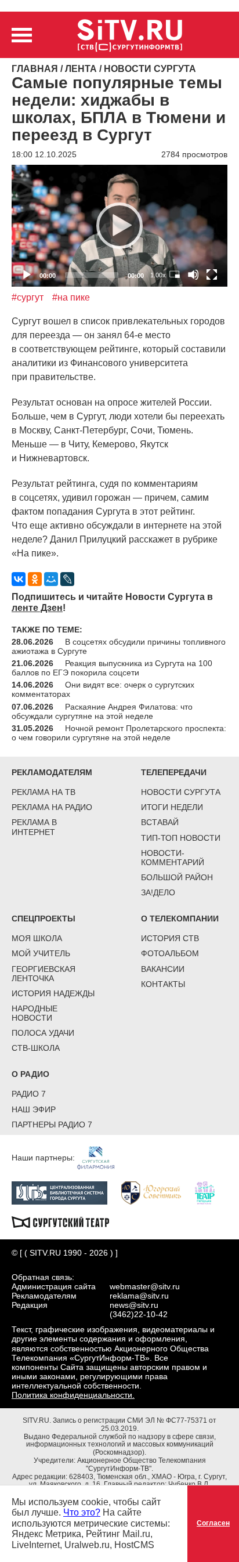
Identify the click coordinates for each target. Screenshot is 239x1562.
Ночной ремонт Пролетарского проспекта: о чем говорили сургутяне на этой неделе (119, 733)
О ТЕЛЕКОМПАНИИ (180, 918)
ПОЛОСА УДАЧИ (43, 1032)
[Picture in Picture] (174, 274)
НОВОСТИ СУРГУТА (180, 792)
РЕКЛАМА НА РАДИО (52, 807)
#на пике (71, 297)
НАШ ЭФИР (34, 1109)
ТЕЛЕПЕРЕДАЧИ (174, 772)
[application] (119, 225)
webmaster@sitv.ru (145, 1286)
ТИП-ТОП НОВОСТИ (180, 838)
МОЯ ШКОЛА (37, 938)
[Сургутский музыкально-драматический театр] (66, 1220)
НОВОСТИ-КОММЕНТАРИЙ (172, 857)
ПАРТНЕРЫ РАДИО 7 (52, 1124)
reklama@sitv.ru (139, 1295)
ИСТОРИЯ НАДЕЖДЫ (53, 993)
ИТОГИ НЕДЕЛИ (172, 807)
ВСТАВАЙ (160, 822)
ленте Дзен (37, 608)
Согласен (213, 1523)
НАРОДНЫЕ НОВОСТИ (34, 1013)
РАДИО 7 (29, 1093)
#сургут (28, 297)
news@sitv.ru (134, 1305)
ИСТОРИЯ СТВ (170, 938)
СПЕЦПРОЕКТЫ (43, 918)
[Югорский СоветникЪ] (157, 1191)
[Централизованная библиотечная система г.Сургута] (65, 1191)
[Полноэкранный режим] (212, 274)
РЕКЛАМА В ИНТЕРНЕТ (34, 827)
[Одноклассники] (35, 579)
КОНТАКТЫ (163, 984)
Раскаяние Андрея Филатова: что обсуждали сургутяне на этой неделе (102, 711)
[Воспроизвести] (119, 226)
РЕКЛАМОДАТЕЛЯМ (52, 772)
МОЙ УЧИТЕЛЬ (41, 953)
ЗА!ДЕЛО (158, 892)
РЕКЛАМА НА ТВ (43, 792)
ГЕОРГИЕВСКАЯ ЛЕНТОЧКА (43, 973)
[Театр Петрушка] (210, 1191)
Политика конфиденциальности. (73, 1395)
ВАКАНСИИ (162, 969)
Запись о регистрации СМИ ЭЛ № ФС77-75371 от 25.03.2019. (134, 1424)
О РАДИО (30, 1074)
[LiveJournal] (67, 579)
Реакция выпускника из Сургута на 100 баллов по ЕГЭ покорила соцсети (112, 668)
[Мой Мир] (51, 579)
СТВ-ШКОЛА (36, 1048)
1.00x (158, 275)
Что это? (81, 1512)
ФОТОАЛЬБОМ (170, 953)
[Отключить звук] (193, 274)
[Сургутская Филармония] (101, 1157)
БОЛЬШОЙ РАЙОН (177, 877)
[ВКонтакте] (19, 579)
